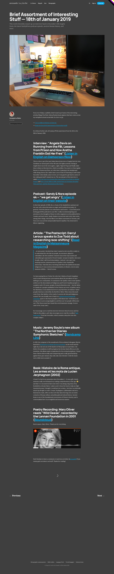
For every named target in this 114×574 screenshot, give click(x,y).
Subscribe (100, 3)
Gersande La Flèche (15, 118)
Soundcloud (43, 420)
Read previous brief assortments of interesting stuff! (51, 125)
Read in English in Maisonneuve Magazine (56, 243)
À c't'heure (33, 3)
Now (45, 3)
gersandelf (73, 459)
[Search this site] (90, 3)
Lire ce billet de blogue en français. (46, 123)
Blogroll (40, 3)
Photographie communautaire (38, 562)
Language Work (60, 562)
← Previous (15, 495)
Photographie (52, 3)
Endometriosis (79, 562)
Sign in (94, 3)
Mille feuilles (51, 562)
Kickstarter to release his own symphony (52, 344)
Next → (100, 495)
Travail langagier (70, 562)
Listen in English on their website (53, 199)
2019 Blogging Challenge (16, 123)
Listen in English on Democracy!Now (55, 155)
